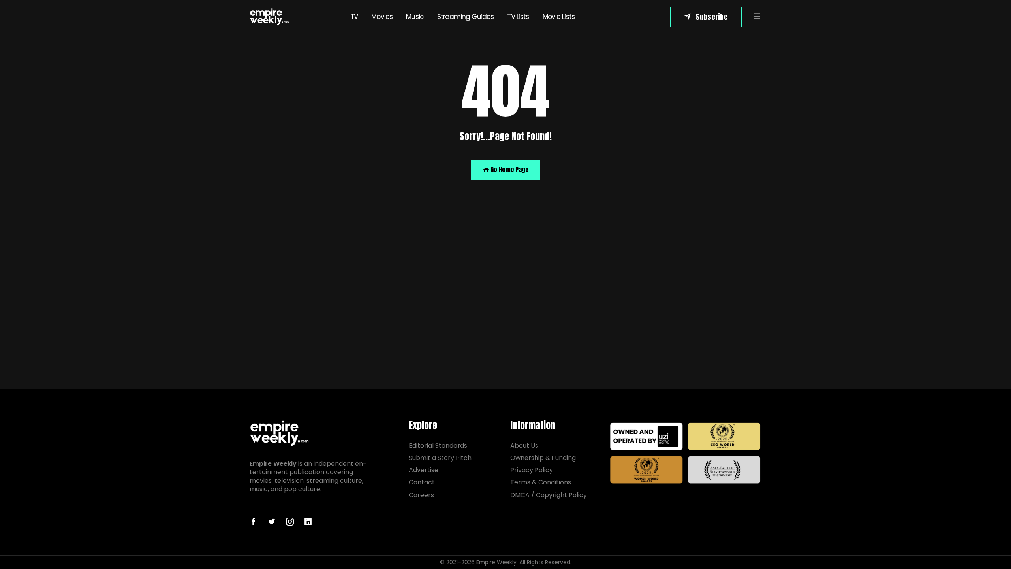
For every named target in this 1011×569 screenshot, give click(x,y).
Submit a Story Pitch (440, 458)
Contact (422, 482)
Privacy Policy (531, 470)
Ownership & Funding (543, 458)
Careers (421, 495)
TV (354, 16)
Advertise (423, 470)
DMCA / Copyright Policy (548, 495)
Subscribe (711, 16)
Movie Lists (559, 16)
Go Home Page (508, 169)
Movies (382, 16)
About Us (524, 445)
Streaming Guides (465, 16)
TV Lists (518, 16)
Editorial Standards (438, 445)
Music (415, 16)
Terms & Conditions (540, 482)
